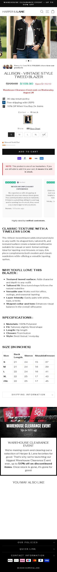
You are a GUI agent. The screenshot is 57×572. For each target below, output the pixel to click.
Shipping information (28, 395)
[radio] (27, 119)
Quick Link (28, 549)
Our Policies (28, 542)
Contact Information (28, 555)
